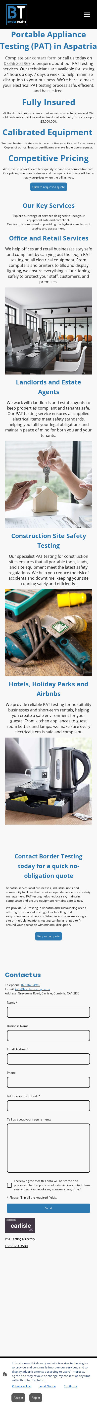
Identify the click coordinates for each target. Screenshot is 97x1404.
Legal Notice (47, 1386)
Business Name (18, 1026)
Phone (11, 1073)
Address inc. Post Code (23, 1096)
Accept (18, 1398)
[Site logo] (16, 14)
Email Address (18, 1049)
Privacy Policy (21, 1386)
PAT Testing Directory (20, 1239)
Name (12, 1002)
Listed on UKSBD (16, 1246)
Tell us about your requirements (29, 1119)
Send (48, 1208)
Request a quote (48, 936)
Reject (36, 1398)
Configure (70, 1386)
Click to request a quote (48, 187)
